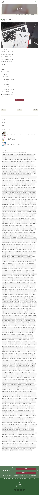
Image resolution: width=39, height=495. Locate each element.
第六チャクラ (25, 377)
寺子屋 (12, 417)
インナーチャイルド (20, 190)
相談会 (23, 401)
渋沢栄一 (3, 287)
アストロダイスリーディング (32, 441)
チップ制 (3, 415)
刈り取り (9, 320)
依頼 (15, 168)
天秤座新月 (3, 242)
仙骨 (7, 301)
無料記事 (23, 180)
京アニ (18, 239)
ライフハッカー (30, 190)
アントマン (24, 325)
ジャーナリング (25, 424)
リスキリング (19, 353)
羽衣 (34, 280)
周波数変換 (18, 187)
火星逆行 (3, 223)
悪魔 (31, 204)
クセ (18, 275)
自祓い (33, 389)
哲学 (29, 273)
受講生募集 (3, 450)
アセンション (10, 206)
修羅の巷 (33, 341)
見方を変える (3, 168)
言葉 (19, 199)
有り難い (34, 405)
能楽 (2, 308)
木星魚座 (3, 289)
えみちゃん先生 (24, 339)
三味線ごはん (26, 273)
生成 (34, 351)
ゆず (2, 230)
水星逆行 (28, 194)
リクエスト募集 (32, 370)
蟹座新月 (36, 199)
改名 (31, 422)
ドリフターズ (30, 254)
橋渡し (16, 351)
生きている (10, 322)
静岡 (25, 405)
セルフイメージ (21, 232)
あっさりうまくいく (11, 446)
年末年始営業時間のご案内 (9, 431)
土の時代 (9, 230)
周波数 (3, 180)
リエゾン (13, 351)
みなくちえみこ (24, 161)
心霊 (18, 448)
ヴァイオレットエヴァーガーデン (6, 239)
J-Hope (25, 351)
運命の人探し (19, 230)
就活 (26, 168)
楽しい (32, 244)
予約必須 (26, 420)
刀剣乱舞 (19, 337)
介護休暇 (24, 448)
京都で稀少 (32, 171)
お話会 (11, 386)
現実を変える (18, 218)
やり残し (22, 427)
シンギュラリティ (18, 294)
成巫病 (9, 197)
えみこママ (11, 365)
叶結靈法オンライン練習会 (17, 436)
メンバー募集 (25, 408)
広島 (20, 346)
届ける (17, 405)
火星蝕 (20, 405)
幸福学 (30, 287)
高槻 (2, 377)
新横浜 (30, 384)
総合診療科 (25, 190)
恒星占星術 (30, 379)
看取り (18, 242)
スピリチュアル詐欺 (26, 446)
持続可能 (10, 372)
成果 (16, 353)
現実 (29, 171)
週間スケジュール (9, 443)
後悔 (18, 301)
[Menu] (37, 2)
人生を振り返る (34, 415)
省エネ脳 (25, 360)
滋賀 (35, 289)
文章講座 (18, 159)
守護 (23, 249)
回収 (32, 299)
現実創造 (7, 351)
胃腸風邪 (8, 398)
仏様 (2, 346)
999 (19, 289)
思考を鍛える (32, 168)
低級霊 (15, 446)
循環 (20, 292)
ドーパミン (3, 192)
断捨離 (6, 294)
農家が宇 (15, 384)
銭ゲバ (21, 175)
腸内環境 (11, 299)
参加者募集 (3, 367)
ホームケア (30, 308)
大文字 (31, 209)
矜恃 (7, 344)
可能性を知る (7, 450)
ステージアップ (30, 313)
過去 (24, 216)
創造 (8, 299)
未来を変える (22, 218)
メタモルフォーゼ (4, 384)
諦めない (12, 275)
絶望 (28, 334)
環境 (10, 351)
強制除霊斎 (9, 277)
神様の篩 (30, 427)
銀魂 (5, 175)
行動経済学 (25, 372)
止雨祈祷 (19, 197)
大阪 (24, 287)
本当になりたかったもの (25, 213)
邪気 (34, 320)
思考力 (11, 450)
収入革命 (29, 344)
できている (16, 192)
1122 (31, 251)
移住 (35, 213)
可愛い (26, 344)
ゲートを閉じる (9, 256)
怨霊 (21, 337)
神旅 (30, 244)
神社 (35, 204)
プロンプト (9, 318)
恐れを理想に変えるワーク (9, 166)
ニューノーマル (11, 396)
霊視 (21, 199)
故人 (24, 168)
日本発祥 (12, 216)
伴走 (10, 403)
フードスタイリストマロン (14, 320)
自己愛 (16, 401)
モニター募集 (32, 377)
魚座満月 (28, 282)
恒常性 (16, 256)
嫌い (26, 398)
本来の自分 (29, 206)
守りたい (34, 294)
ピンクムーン (32, 410)
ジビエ (19, 320)
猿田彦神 (26, 280)
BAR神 (35, 363)
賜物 (36, 424)
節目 (16, 346)
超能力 (21, 225)
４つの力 (23, 422)
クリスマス (12, 315)
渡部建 (15, 178)
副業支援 (30, 292)
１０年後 (10, 344)
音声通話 (3, 277)
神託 (8, 268)
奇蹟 (26, 313)
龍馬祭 (25, 249)
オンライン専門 (32, 275)
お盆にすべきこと (11, 209)
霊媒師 (32, 199)
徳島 (13, 391)
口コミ (29, 197)
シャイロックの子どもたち (10, 327)
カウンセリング (4, 258)
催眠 (26, 166)
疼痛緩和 (35, 273)
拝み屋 (10, 175)
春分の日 (31, 334)
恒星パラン (12, 377)
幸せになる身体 (8, 216)
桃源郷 (22, 187)
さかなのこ (3, 313)
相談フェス (22, 296)
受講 (10, 223)
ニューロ (14, 408)
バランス (15, 337)
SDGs (12, 372)
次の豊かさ (27, 417)
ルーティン (21, 168)
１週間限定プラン (15, 422)
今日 (8, 408)
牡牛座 (19, 344)
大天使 (29, 372)
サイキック (7, 448)
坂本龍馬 (21, 206)
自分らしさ (13, 367)
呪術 (33, 367)
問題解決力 (25, 277)
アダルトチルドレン (23, 282)
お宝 (16, 341)
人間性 (21, 318)
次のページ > (35, 109)
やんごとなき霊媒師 (17, 315)
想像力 (33, 292)
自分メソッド (14, 282)
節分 (15, 263)
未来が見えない (23, 223)
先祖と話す (16, 190)
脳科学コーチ (20, 171)
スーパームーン (31, 356)
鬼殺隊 (9, 244)
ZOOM (8, 365)
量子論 (26, 275)
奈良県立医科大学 (10, 289)
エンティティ (16, 204)
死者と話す (20, 164)
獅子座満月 (19, 322)
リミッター (12, 180)
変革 (13, 424)
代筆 (26, 436)
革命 (18, 424)
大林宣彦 (15, 209)
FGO (27, 254)
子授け (25, 303)
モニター (7, 261)
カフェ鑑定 (26, 289)
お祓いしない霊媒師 (21, 441)
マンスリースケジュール (9, 237)
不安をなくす (15, 194)
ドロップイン (15, 417)
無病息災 (23, 365)
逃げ (26, 341)
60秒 (34, 353)
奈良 (32, 287)
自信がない (15, 211)
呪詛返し (13, 356)
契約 (4, 315)
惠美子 (29, 422)
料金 (12, 175)
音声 (29, 275)
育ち (30, 173)
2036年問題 (3, 263)
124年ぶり (20, 263)
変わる (33, 211)
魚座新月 (9, 325)
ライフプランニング (4, 325)
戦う (32, 353)
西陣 (6, 168)
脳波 (17, 249)
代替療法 (20, 313)
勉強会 (33, 417)
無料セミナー (24, 194)
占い (35, 244)
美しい (3, 175)
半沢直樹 (5, 230)
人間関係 (3, 294)
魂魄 (7, 389)
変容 (33, 382)
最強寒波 (34, 318)
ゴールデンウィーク (14, 410)
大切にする (35, 344)
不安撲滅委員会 (9, 194)
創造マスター (3, 351)
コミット (30, 382)
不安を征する (19, 194)
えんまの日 (35, 239)
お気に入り (29, 353)
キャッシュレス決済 (34, 159)
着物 (24, 431)
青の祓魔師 (3, 391)
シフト (4, 206)
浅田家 (10, 235)
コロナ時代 (10, 225)
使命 (9, 315)
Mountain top (25, 175)
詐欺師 (11, 398)
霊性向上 (23, 405)
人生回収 (5, 318)
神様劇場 (7, 232)
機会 (16, 318)
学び (10, 303)
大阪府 (8, 292)
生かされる (15, 303)
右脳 (25, 296)
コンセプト (11, 152)
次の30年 (30, 417)
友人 (18, 303)
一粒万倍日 (31, 282)
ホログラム (24, 171)
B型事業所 (17, 450)
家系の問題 (17, 398)
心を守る (16, 175)
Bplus (2, 436)
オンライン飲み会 (15, 365)
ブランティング (30, 450)
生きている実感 (6, 322)
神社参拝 (31, 367)
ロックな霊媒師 (4, 339)
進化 (7, 244)
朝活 (13, 287)
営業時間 (15, 187)
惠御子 (16, 370)
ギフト (10, 360)
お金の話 (34, 232)
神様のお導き (33, 325)
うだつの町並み (19, 391)
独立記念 (35, 322)
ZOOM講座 (22, 294)
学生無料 (11, 296)
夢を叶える (26, 235)
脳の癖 (5, 308)
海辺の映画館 (18, 209)
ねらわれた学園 (17, 225)
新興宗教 (18, 299)
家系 (11, 308)
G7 (22, 346)
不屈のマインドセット (23, 396)
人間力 (18, 389)
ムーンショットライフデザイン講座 (9, 436)
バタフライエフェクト (4, 337)
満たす (27, 237)
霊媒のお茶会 (9, 346)
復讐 (11, 306)
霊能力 (13, 204)
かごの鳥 (3, 372)
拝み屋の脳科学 (14, 420)
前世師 (11, 415)
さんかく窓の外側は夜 (10, 263)
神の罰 (14, 306)
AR (30, 341)
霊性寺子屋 (33, 386)
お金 (30, 185)
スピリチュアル (4, 123)
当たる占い (3, 448)
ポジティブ (14, 299)
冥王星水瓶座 (31, 337)
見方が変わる (25, 206)
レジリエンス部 (16, 396)
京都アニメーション (13, 239)
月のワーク (33, 448)
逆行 (14, 353)
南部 (12, 337)
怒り (18, 318)
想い (28, 398)
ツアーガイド (3, 420)
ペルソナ (27, 332)
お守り (21, 254)
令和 (17, 339)
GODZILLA (25, 382)
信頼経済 (31, 232)
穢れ (33, 204)
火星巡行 (20, 249)
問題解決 (3, 225)
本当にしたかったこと (31, 213)
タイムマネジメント (4, 199)
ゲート (9, 218)
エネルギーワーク (12, 401)
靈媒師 (6, 441)
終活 (11, 251)
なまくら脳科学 (14, 313)
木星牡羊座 (23, 292)
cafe (9, 417)
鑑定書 (29, 377)
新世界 (3, 299)
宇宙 (14, 341)
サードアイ (21, 377)
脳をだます (7, 235)
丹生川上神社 (12, 197)
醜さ (32, 173)
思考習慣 (33, 301)
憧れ (20, 332)
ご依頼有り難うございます (21, 384)
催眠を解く (32, 166)
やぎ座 (23, 391)
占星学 (5, 389)
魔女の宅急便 (32, 218)
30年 (19, 396)
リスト (15, 377)
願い (28, 249)
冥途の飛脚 (24, 192)
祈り (2, 249)
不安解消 (11, 287)
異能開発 (24, 313)
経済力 (6, 289)
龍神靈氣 (6, 171)
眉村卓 (13, 225)
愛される (7, 370)
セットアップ (16, 434)
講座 (12, 223)
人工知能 (12, 318)
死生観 (9, 251)
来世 (33, 327)
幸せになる (3, 216)
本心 (4, 213)
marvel (28, 325)
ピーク (30, 346)
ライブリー (23, 398)
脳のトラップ (8, 308)
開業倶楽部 (29, 386)
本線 (9, 306)
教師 (30, 303)
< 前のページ (3, 109)
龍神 (2, 410)
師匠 (23, 353)
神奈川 (33, 161)
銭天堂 (13, 403)
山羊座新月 (34, 313)
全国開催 (13, 346)
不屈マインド (25, 410)
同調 (22, 273)
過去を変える (8, 334)
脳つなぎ (10, 178)
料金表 (34, 154)
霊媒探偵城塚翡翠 (27, 306)
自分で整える (18, 237)
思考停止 (19, 256)
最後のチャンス (30, 327)
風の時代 (31, 225)
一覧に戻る (19, 109)
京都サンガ (23, 270)
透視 (2, 446)
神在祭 (29, 251)
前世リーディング (15, 415)
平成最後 (26, 353)
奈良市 (20, 450)
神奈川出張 (32, 429)
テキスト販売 (6, 282)
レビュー (9, 377)
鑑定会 (20, 401)
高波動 (5, 327)
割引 (2, 417)
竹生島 (10, 301)
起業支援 (26, 386)
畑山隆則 (33, 434)
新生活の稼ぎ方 (16, 171)
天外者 (13, 256)
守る (2, 296)
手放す (24, 341)
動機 (27, 363)
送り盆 (25, 209)
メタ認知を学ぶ (25, 258)
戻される (29, 318)
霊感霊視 (13, 183)
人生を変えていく (15, 206)
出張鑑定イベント (20, 370)
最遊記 (23, 322)
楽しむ (31, 358)
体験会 (30, 448)
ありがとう (30, 405)
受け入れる (23, 332)
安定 (23, 434)
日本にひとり (21, 216)
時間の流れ (9, 337)
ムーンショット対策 (31, 289)
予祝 (5, 403)
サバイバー (27, 223)
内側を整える (14, 237)
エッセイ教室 (14, 159)
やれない (28, 360)
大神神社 (30, 332)
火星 (6, 313)
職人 (27, 228)
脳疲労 (19, 341)
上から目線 (34, 237)
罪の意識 (27, 173)
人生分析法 (10, 282)
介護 (5, 292)
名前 (7, 396)
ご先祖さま (6, 209)
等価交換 (6, 353)
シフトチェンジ (19, 213)
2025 (36, 398)
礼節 (2, 356)
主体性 (25, 389)
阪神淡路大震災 (22, 261)
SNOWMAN (11, 448)
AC (19, 282)
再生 (19, 431)
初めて (16, 301)
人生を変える (11, 161)
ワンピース (32, 296)
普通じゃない (29, 199)
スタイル (14, 289)
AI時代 (13, 450)
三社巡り (16, 197)
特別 (25, 443)
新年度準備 (20, 434)
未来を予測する (31, 230)
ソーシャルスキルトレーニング (12, 261)
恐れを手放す (3, 166)
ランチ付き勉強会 (29, 396)
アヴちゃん (31, 339)
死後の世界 (22, 178)
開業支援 (27, 292)
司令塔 (3, 306)
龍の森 (28, 367)
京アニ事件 (23, 197)
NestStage (16, 325)
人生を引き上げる (16, 223)
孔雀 (33, 261)
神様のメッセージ (21, 367)
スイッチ (18, 168)
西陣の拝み (3, 370)
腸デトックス (22, 289)
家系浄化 (33, 206)
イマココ (32, 401)
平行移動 (35, 303)
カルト (20, 299)
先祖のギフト (3, 183)
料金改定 (12, 384)
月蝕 (21, 308)
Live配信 (7, 391)
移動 (16, 424)
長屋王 (18, 372)
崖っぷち (21, 327)
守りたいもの (30, 294)
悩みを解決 (15, 275)
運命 (7, 306)
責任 (2, 185)
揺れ (21, 173)
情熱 (12, 341)
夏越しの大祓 (25, 187)
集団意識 (17, 356)
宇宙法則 (3, 360)
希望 (26, 327)
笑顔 (4, 228)
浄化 (14, 308)
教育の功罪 (5, 410)
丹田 (14, 218)
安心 (12, 194)
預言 (12, 268)
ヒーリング (7, 401)
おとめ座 (3, 427)
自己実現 (15, 161)
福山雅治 (26, 434)
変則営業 (27, 448)
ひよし (25, 367)
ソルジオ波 (14, 273)
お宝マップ (3, 251)
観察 (17, 313)
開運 (2, 178)
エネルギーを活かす (29, 211)
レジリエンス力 (4, 396)
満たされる (30, 237)
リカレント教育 (22, 389)
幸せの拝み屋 (9, 410)
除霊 (5, 277)
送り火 (28, 209)
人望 (29, 296)
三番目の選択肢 (4, 218)
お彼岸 (35, 282)
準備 (12, 303)
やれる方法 (31, 360)
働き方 (31, 197)
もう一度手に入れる (12, 249)
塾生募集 (3, 434)
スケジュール (4, 122)
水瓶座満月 (23, 358)
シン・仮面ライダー (24, 334)
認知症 (18, 308)
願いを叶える (19, 185)
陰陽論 (12, 277)
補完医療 (10, 429)
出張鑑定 (5, 377)
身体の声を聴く (19, 270)
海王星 (12, 353)
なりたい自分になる (14, 235)
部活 (18, 401)
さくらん (29, 242)
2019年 (13, 360)
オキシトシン (9, 313)
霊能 (17, 282)
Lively (20, 398)
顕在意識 (16, 185)
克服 (8, 427)
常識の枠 (27, 415)
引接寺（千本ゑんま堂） (29, 239)
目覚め (15, 358)
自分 (31, 344)
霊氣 (28, 410)
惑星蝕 (23, 308)
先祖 (8, 183)
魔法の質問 (16, 403)
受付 (9, 187)
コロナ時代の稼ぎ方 (11, 171)
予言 (28, 424)
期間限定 (3, 424)
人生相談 (3, 159)
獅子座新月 (34, 209)
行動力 (9, 434)
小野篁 (30, 192)
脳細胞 (16, 360)
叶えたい (3, 303)
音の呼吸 (15, 270)
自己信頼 (32, 363)
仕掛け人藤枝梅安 (27, 322)
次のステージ (12, 325)
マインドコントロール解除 (15, 382)
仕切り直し (11, 408)
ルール (21, 242)
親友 (20, 303)
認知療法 (21, 258)
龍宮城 (28, 339)
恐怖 (25, 261)
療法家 (7, 213)
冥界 (6, 190)
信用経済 (27, 232)
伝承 (31, 228)
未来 (30, 183)
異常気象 (27, 301)
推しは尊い (3, 237)
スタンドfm (31, 391)
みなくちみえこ (19, 166)
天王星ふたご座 (10, 424)
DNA (26, 358)
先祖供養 (19, 183)
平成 (18, 427)
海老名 (20, 358)
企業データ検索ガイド (32, 270)
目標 (30, 249)
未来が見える (3, 232)
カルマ (6, 251)
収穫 (32, 427)
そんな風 (10, 192)
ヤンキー (3, 363)
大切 (33, 384)
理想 (35, 301)
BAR (7, 417)
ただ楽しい (8, 386)
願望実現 (24, 164)
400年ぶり (26, 308)
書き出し (21, 424)
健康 (17, 178)
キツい (36, 206)
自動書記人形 (23, 239)
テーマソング (15, 448)
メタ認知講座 (8, 258)
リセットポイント (32, 398)
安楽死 (20, 251)
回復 (21, 431)
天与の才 (33, 424)
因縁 (2, 389)
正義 (18, 327)
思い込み (19, 268)
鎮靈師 (31, 277)
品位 (19, 429)
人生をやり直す (4, 334)
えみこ (32, 164)
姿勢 (26, 242)
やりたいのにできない (4, 211)
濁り (2, 213)
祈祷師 (34, 187)
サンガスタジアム (4, 301)
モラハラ (3, 280)
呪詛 (2, 275)
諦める (35, 356)
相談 (27, 263)
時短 (16, 292)
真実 (15, 344)
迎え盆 (3, 209)
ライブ (18, 420)
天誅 (32, 320)
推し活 (32, 235)
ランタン (22, 287)
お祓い (20, 204)
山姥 (2, 228)
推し (16, 308)
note (16, 173)
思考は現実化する (12, 292)
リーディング (5, 446)
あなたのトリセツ (15, 441)
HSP (35, 171)
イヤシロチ (22, 351)
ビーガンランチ (34, 396)
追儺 (2, 322)
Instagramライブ (33, 365)
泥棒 (10, 356)
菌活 (30, 299)
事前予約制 (3, 441)
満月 (34, 299)
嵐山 (18, 228)
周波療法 (32, 273)
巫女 (4, 197)
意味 (10, 183)
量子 (30, 325)
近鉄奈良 (23, 450)
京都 (31, 161)
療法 (11, 273)
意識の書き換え (4, 173)
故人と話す (16, 164)
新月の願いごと (24, 211)
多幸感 (31, 351)
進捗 (27, 427)
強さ (11, 244)
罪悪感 (12, 178)
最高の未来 (31, 322)
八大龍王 (23, 244)
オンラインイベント (6, 296)
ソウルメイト (12, 258)
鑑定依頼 (6, 159)
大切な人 (29, 351)
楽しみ (30, 415)
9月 (7, 218)
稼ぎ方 (34, 197)
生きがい (14, 322)
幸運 (19, 382)
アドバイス (10, 389)
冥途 (19, 192)
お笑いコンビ (6, 180)
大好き (29, 235)
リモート (14, 173)
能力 (30, 306)
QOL (17, 199)
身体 (18, 173)
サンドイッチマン (33, 178)
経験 (25, 363)
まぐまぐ (33, 431)
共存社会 (15, 166)
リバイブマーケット (15, 431)
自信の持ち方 (19, 211)
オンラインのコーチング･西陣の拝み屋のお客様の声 (20, 154)
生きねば (12, 230)
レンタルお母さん (33, 242)
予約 (6, 187)
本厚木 (11, 405)
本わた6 (7, 420)
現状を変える (11, 358)
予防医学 (22, 268)
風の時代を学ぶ (23, 256)
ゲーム (5, 299)
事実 (12, 344)
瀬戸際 (24, 327)
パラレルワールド (11, 213)
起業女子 (22, 386)
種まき (6, 320)
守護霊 (18, 261)
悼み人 (26, 197)
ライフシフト (27, 180)
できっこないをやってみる (5, 164)
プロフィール (20, 403)
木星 (7, 315)
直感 (8, 363)
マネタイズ (9, 199)
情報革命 (6, 424)
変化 (2, 382)
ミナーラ (15, 372)
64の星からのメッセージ (25, 379)
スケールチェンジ (29, 389)
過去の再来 (30, 216)
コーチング (7, 152)
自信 (12, 211)
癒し (28, 244)
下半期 (31, 187)
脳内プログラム (34, 223)
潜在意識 (3, 161)
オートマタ (10, 228)
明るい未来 (27, 183)
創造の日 (34, 251)
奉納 (28, 280)
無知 (28, 358)
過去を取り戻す (4, 429)
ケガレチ (19, 351)
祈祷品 (5, 249)
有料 (7, 178)
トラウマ (24, 275)
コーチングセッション (11, 168)
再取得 (8, 249)
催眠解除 (29, 166)
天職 (2, 315)
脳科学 (3, 125)
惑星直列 (8, 403)
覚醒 (4, 178)
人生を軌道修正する (21, 280)
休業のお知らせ (10, 441)
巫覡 (13, 443)
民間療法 (6, 273)
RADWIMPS (29, 175)
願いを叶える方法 (22, 306)
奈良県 (3, 353)
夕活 (15, 287)
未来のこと (4, 120)
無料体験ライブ (22, 420)
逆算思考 (25, 427)
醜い (34, 173)
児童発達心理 (8, 173)
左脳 (27, 296)
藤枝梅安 (29, 320)
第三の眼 (18, 377)
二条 (14, 280)
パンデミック (25, 268)
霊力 (26, 315)
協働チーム (18, 408)
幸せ (22, 185)
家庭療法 (3, 273)
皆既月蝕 (3, 408)
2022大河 (26, 251)
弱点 (5, 427)
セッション (23, 166)
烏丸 (17, 273)
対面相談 (27, 299)
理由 (29, 363)
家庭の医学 (13, 429)
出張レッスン (26, 429)
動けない (6, 434)
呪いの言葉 (19, 379)
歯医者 (34, 180)
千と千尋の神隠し (34, 192)
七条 (17, 280)
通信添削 (25, 159)
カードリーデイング (10, 294)
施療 (7, 429)
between (34, 216)
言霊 (27, 261)
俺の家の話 (31, 280)
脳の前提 (10, 420)
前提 (12, 185)
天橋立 (25, 244)
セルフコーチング (13, 254)
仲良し (20, 275)
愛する (25, 237)
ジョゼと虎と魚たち (4, 268)
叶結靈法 (29, 408)
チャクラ (3, 270)
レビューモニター (20, 415)
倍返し (6, 332)
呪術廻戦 (5, 275)
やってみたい (6, 303)
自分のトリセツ (24, 263)
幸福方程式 (6, 225)
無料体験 (32, 420)
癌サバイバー (15, 427)
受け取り (3, 332)
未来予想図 (26, 230)
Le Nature (20, 273)
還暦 (8, 332)
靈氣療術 (21, 408)
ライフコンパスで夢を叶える (16, 386)
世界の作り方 (16, 232)
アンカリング (21, 372)
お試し (28, 346)
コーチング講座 (4, 254)
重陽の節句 (20, 365)
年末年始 (21, 315)
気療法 (3, 398)
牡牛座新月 (5, 346)
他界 (22, 303)
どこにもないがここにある (18, 180)
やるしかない (20, 325)
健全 (26, 337)
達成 (25, 391)
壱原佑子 (29, 218)
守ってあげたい (26, 225)
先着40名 (34, 422)
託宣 (10, 268)
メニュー (24, 403)
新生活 (18, 175)
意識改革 (21, 443)
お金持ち (25, 185)
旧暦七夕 (10, 204)
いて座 (29, 420)
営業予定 (12, 187)
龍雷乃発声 (29, 434)
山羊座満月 (10, 190)
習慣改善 (9, 211)
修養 (2, 318)
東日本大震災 (9, 242)
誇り (5, 344)
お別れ (28, 303)
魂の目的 (34, 379)
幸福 (28, 185)
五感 (18, 346)
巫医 (33, 268)
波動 (2, 327)
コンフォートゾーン (4, 341)
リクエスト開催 (25, 370)
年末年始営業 (8, 254)
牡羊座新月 (20, 339)
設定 (13, 232)
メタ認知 (26, 178)
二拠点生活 (9, 341)
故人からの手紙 (23, 436)
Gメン (6, 363)
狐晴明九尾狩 (26, 294)
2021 (7, 228)
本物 (9, 391)
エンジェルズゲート (27, 401)
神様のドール (21, 228)
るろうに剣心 (15, 277)
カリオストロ (21, 301)
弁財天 (13, 301)
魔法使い (7, 185)
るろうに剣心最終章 (20, 277)
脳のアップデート (4, 256)
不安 (5, 194)
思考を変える (18, 254)
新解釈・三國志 (29, 258)
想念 (17, 358)
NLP (21, 382)
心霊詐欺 (18, 446)
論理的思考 (34, 358)
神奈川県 (17, 367)
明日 (5, 408)
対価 (14, 244)
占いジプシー (34, 446)
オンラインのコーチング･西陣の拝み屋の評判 (7, 154)
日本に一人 (15, 216)
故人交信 (21, 448)
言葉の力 (17, 306)
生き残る (5, 382)
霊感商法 (21, 446)
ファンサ (25, 346)
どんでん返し (6, 223)
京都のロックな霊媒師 (11, 339)
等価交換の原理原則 (18, 244)
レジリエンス (14, 389)
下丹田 (12, 218)
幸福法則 (33, 185)
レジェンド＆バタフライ (24, 320)
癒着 (21, 341)
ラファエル (32, 372)
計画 (34, 346)
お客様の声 (12, 434)
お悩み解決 (18, 296)
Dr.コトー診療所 (30, 315)
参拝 (32, 332)
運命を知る (3, 401)
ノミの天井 (3, 431)
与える (22, 237)
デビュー (26, 450)
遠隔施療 (34, 194)
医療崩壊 (17, 429)
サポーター (27, 270)
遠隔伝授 (31, 194)
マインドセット (27, 384)
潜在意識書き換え (28, 164)
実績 (35, 166)
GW (18, 292)
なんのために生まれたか (5, 204)
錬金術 (3, 194)
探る (36, 389)
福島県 (26, 365)
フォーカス (8, 384)
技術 (29, 228)
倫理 (32, 303)
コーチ (18, 161)
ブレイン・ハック (4, 379)
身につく (9, 353)
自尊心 (3, 344)
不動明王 (30, 261)
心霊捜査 (30, 446)
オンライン (3, 152)
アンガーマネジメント (8, 270)
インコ (24, 415)
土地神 (24, 337)
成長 (4, 244)
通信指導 (21, 159)
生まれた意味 (9, 382)
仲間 (34, 401)
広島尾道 (22, 209)
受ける (3, 282)
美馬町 (16, 391)
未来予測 (3, 386)
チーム (3, 403)
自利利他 (13, 242)
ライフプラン (10, 159)
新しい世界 (14, 405)
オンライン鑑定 (31, 443)
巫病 (6, 197)
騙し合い (11, 232)
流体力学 (16, 268)
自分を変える (6, 161)
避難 (30, 301)
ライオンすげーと (4, 358)
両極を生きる (33, 183)
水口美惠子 (28, 161)
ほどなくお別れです (31, 436)
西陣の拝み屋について (30, 154)
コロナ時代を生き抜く (28, 256)
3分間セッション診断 (9, 422)
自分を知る (33, 256)
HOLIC (26, 218)
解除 (9, 273)
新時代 (24, 242)
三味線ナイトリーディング (21, 417)
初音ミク (30, 403)
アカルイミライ (23, 183)
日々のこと (4, 119)
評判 (26, 403)
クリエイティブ (7, 415)
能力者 (14, 398)
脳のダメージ (11, 363)
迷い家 (25, 318)
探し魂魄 (23, 230)
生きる (8, 175)
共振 (27, 356)
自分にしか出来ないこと (20, 363)
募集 (28, 370)
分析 (9, 180)
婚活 (29, 168)
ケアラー (3, 292)
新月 (32, 249)
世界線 (15, 213)
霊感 (23, 199)
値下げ (5, 417)
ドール (20, 239)
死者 (28, 365)
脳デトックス (6, 287)
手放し (27, 287)
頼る (34, 287)
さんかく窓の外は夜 (31, 263)
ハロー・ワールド (17, 332)
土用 (16, 322)
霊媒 (20, 161)
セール (26, 431)
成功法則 (11, 164)
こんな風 (13, 192)
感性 (24, 228)
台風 (24, 301)
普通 (25, 199)
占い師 (31, 223)
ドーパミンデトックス (11, 370)
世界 (27, 192)
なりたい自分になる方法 (21, 235)
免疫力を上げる (30, 268)
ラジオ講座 (18, 287)
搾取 (28, 341)
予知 (30, 424)
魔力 (24, 315)
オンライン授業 (28, 159)
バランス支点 (6, 360)
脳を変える (3, 235)
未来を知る (3, 261)
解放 (2, 244)
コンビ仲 (29, 178)
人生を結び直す (33, 408)
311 (6, 242)
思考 (16, 183)
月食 (12, 190)
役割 (28, 337)
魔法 (4, 185)
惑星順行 (3, 320)
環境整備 (10, 367)
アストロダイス (26, 441)
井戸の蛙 (6, 372)
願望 (19, 223)
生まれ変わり (11, 332)
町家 (27, 443)
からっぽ (34, 228)
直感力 (18, 360)
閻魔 (21, 192)
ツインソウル (17, 258)
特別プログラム (4, 422)
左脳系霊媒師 (33, 306)
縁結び (35, 384)
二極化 (6, 192)
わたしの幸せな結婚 (18, 334)
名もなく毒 (34, 315)
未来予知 (24, 254)
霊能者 (28, 204)
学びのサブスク (17, 443)
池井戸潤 (15, 327)
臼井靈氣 (3, 171)
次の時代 (26, 422)
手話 (28, 391)
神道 (17, 289)
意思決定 (22, 360)
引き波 (27, 216)
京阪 (12, 280)
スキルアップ (22, 344)
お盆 (18, 206)
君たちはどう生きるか (23, 356)
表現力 (8, 358)
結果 (27, 382)
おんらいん (14, 296)
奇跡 (15, 242)
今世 (35, 327)
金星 (19, 356)
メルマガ (29, 431)
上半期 (29, 187)
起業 (24, 232)
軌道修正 (7, 367)
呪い (6, 263)
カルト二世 (24, 299)
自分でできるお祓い (24, 204)
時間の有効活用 (13, 199)
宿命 (5, 306)
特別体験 (19, 422)
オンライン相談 (4, 365)
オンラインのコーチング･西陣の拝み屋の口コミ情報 (19, 152)
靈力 (29, 429)
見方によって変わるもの (8, 280)
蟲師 (14, 230)
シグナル (9, 275)
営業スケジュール (4, 443)
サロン (10, 185)
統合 (7, 206)
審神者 (28, 277)
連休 (23, 443)
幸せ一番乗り (3, 190)
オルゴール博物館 (15, 228)
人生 (30, 180)
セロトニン (34, 190)
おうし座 (22, 429)
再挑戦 (10, 427)
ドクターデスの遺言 (15, 251)
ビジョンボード (13, 334)
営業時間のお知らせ (20, 410)
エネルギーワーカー (6, 356)
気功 (5, 398)
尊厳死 (23, 251)
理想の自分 (24, 173)
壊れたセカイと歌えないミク (5, 405)
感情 (12, 270)
